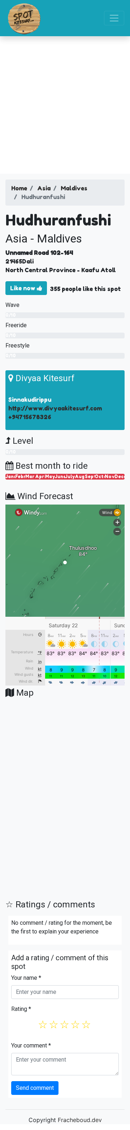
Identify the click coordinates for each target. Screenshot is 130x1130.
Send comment (35, 1087)
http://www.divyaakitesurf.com (55, 408)
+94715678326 (29, 417)
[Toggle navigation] (114, 18)
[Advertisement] (65, 105)
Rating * (21, 1008)
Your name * (26, 977)
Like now (23, 288)
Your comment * (31, 1045)
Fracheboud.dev (80, 1119)
